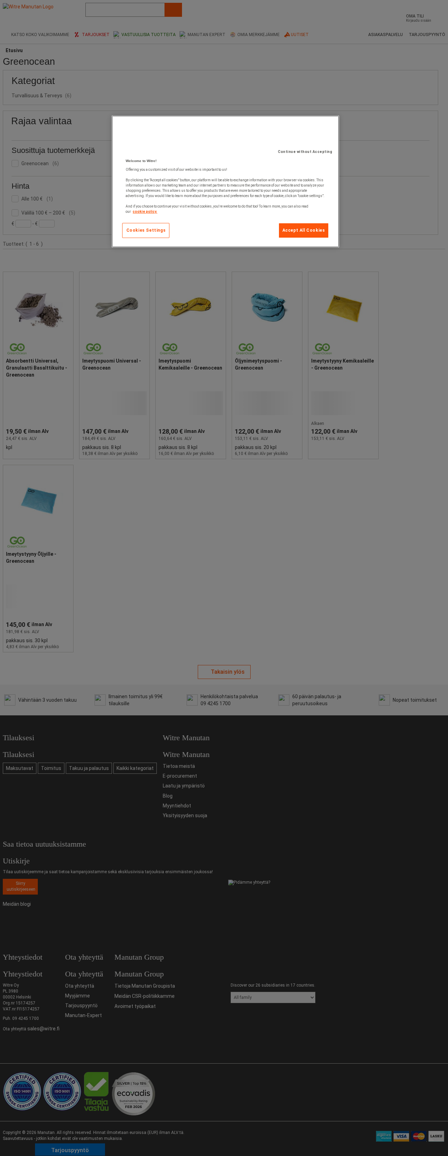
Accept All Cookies (303, 230)
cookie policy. (145, 211)
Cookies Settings (146, 230)
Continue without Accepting (305, 152)
